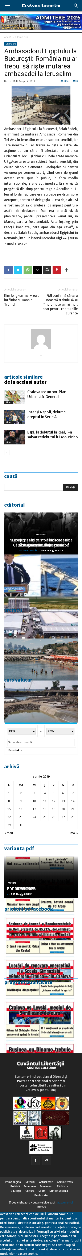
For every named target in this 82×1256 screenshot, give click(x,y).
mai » (74, 833)
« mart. (9, 833)
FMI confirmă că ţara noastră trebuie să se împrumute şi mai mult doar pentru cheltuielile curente (60, 304)
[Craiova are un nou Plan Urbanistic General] (14, 397)
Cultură (29, 1190)
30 (20, 825)
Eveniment (46, 1186)
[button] (76, 5)
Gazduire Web (65, 1202)
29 (9, 825)
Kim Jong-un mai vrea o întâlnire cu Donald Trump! (21, 300)
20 (63, 809)
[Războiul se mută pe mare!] (41, 660)
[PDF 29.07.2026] (41, 1003)
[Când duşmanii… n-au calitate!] (41, 617)
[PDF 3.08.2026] (41, 961)
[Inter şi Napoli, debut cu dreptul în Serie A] (14, 417)
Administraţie (65, 1182)
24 (34, 817)
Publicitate (41, 1195)
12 (53, 801)
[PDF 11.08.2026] (41, 919)
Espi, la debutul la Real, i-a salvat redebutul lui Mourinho (52, 434)
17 (34, 809)
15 (9, 809)
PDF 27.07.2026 (21, 888)
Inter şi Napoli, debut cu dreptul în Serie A (47, 414)
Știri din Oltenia (58, 1190)
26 (53, 817)
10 (34, 801)
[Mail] (46, 1160)
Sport (41, 1190)
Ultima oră (21, 37)
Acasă (7, 37)
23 (20, 817)
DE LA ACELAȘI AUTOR (25, 382)
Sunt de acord (48, 1254)
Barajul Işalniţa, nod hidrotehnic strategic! (41, 543)
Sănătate (62, 1186)
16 (20, 809)
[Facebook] (35, 1160)
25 (44, 817)
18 (44, 809)
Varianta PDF (19, 848)
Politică (15, 1186)
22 (9, 817)
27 (63, 817)
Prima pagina (13, 1182)
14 (72, 801)
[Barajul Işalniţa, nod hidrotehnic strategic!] (41, 702)
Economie (30, 1186)
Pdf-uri (12, 883)
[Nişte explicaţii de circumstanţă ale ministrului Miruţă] (41, 575)
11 (44, 801)
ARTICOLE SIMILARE (23, 377)
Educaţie (16, 1190)
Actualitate (46, 1182)
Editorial (14, 504)
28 (72, 817)
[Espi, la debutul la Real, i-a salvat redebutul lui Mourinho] (14, 437)
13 (63, 801)
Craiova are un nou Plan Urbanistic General (46, 394)
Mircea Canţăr (28, 550)
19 (53, 809)
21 (72, 809)
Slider (8, 402)
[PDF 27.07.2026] (41, 1045)
